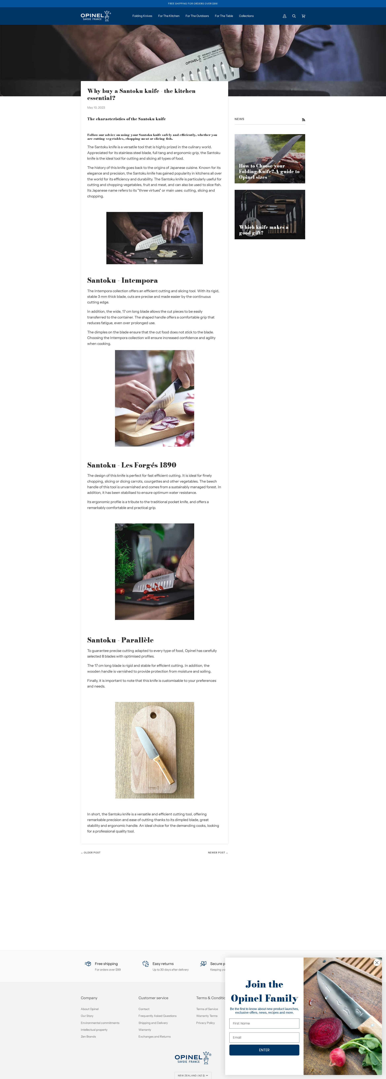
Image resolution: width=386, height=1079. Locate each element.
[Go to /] (96, 16)
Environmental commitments (100, 1023)
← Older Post (91, 852)
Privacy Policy (205, 1023)
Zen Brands (88, 1036)
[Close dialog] (376, 962)
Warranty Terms (207, 1016)
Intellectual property (94, 1030)
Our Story (87, 1016)
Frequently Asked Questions (158, 1016)
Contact (144, 1009)
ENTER (264, 1049)
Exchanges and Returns (155, 1036)
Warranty (145, 1030)
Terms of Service (207, 1009)
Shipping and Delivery (153, 1023)
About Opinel (90, 1009)
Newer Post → (218, 852)
